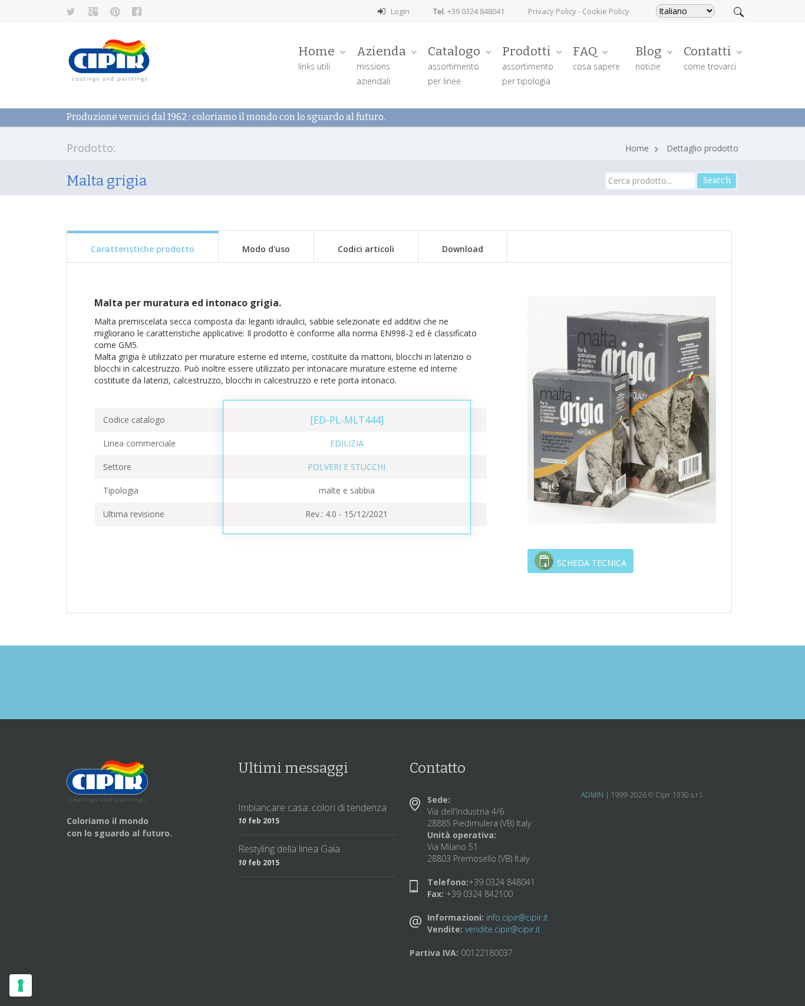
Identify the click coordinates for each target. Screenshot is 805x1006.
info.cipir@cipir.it (517, 917)
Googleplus (93, 11)
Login (400, 11)
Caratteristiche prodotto (142, 248)
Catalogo (454, 65)
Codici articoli (366, 248)
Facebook (136, 11)
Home (316, 58)
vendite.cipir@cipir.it (502, 929)
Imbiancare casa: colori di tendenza (312, 807)
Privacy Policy (552, 11)
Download (462, 248)
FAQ (596, 58)
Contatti (710, 58)
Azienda (381, 65)
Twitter (71, 11)
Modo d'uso (266, 248)
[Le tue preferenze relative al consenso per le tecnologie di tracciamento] (20, 985)
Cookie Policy (605, 11)
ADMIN (592, 795)
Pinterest (115, 11)
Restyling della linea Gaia (289, 848)
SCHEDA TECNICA (591, 562)
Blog (648, 58)
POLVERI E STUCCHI (346, 466)
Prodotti (527, 65)
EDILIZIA (347, 443)
